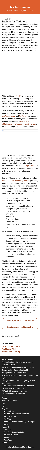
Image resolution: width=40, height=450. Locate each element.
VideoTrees (7, 440)
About (30, 10)
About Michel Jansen (10, 400)
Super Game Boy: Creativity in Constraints (18, 385)
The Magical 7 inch (9, 349)
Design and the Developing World (15, 370)
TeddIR (18, 96)
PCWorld (22, 116)
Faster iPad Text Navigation (12, 346)
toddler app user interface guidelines (16, 180)
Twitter (4, 442)
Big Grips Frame (28, 165)
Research (5, 426)
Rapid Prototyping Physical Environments (18, 367)
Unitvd (5, 424)
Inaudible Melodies (10, 434)
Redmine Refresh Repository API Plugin (19, 421)
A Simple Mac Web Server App (14, 372)
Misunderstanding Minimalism (13, 393)
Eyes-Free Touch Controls (13, 432)
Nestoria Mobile (9, 416)
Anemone (7, 429)
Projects (23, 10)
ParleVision (7, 419)
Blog (16, 10)
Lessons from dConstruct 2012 (14, 388)
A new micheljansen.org (11, 351)
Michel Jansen (20, 7)
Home (9, 10)
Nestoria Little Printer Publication (16, 413)
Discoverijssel (8, 411)
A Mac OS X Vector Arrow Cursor (15, 391)
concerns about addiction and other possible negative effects (19, 122)
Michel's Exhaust (13, 447)
